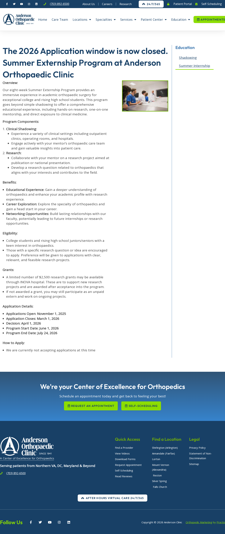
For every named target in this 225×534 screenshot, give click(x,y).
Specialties (104, 19)
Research (126, 4)
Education (178, 19)
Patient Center (152, 19)
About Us (88, 4)
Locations (80, 19)
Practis (221, 522)
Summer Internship (194, 65)
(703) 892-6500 (59, 4)
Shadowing (188, 57)
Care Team (60, 19)
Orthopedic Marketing (199, 522)
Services (126, 19)
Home (42, 19)
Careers (107, 4)
